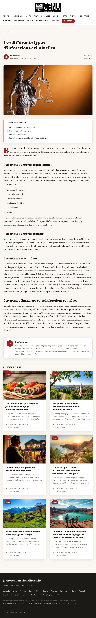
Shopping (84, 16)
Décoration (42, 21)
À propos (54, 21)
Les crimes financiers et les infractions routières (28, 138)
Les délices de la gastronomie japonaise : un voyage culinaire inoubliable (22, 406)
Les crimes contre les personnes (22, 127)
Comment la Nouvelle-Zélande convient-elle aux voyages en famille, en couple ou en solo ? (69, 534)
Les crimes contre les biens (20, 131)
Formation (19, 21)
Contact (68, 21)
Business (7, 21)
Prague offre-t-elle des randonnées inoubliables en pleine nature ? (66, 406)
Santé (47, 16)
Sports (64, 16)
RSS (57, 595)
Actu (28, 16)
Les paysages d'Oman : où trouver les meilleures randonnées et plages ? (66, 470)
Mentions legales (46, 595)
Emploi (30, 21)
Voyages (38, 16)
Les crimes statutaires (18, 134)
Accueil (7, 16)
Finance (74, 16)
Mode (55, 16)
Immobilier (18, 16)
